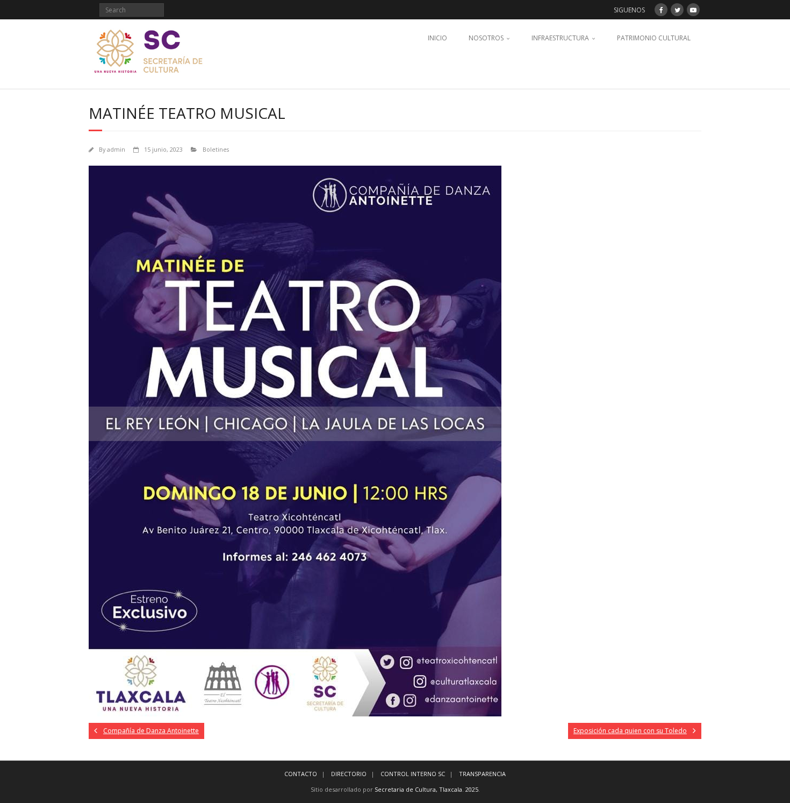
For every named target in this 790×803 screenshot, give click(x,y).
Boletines (216, 149)
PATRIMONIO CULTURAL (654, 37)
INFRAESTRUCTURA (560, 37)
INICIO (437, 37)
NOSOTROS (486, 37)
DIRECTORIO (349, 774)
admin (116, 149)
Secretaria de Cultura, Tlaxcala (418, 789)
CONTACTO (300, 774)
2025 (471, 789)
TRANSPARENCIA (482, 774)
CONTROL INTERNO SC (412, 774)
